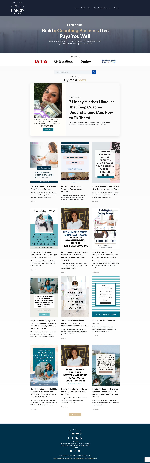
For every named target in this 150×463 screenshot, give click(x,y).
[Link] (71, 451)
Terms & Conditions (78, 458)
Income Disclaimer (58, 458)
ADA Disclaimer (89, 458)
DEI (96, 458)
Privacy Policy (68, 458)
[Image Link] (18, 8)
